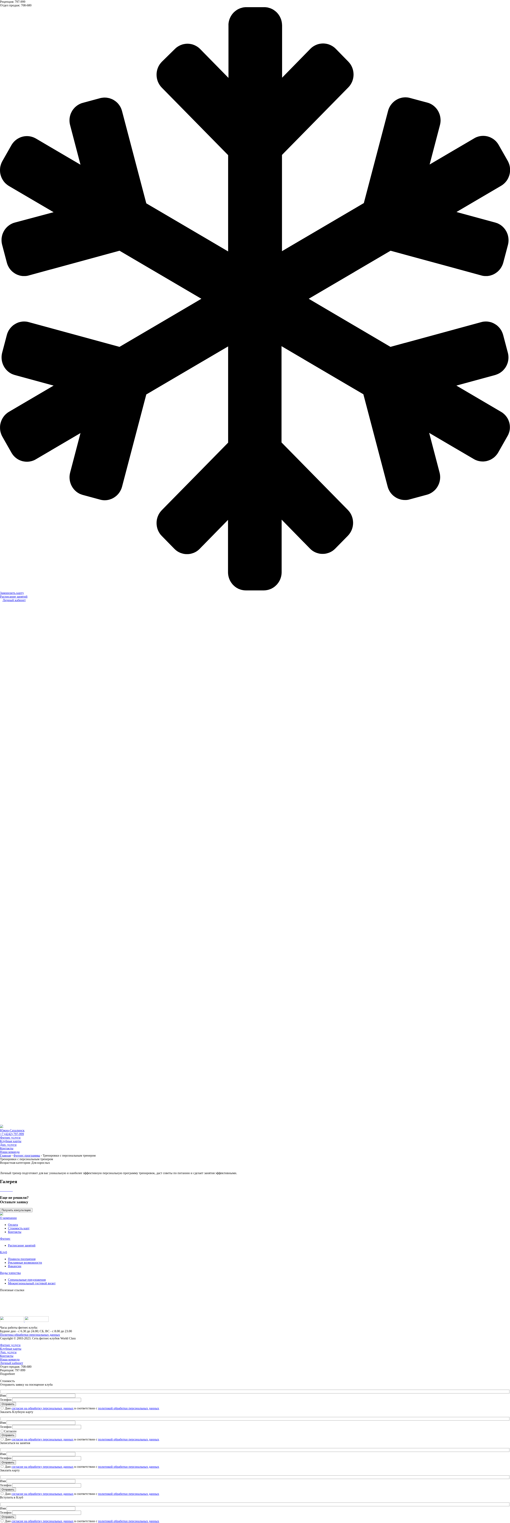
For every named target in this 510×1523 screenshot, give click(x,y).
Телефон (6, 1399)
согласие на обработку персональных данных (43, 1408)
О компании (8, 1218)
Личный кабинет (14, 600)
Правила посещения (21, 1259)
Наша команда (10, 1152)
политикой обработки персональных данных (128, 1408)
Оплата (13, 1224)
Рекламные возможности (25, 1262)
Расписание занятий (13, 596)
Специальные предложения (27, 1279)
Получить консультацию (16, 1210)
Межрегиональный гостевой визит (32, 1283)
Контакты (6, 1148)
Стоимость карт (18, 1228)
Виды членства (10, 1273)
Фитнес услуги (10, 1137)
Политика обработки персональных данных (30, 1334)
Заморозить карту (12, 593)
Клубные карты (10, 1141)
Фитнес (5, 1238)
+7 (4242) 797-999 (12, 1134)
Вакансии (14, 1266)
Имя (3, 1395)
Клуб (3, 1252)
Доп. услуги (8, 1144)
